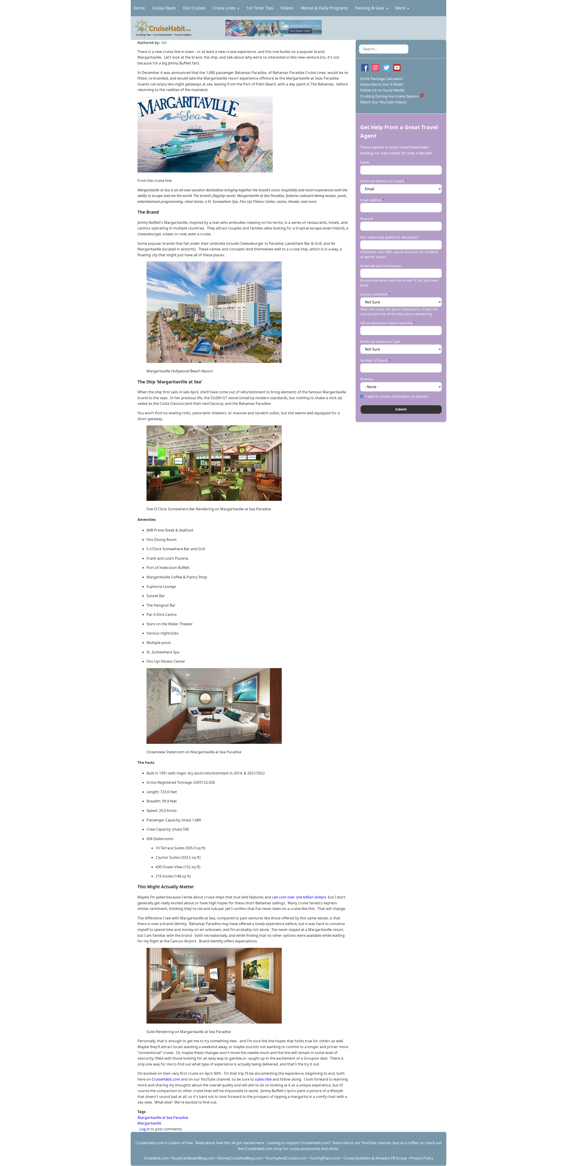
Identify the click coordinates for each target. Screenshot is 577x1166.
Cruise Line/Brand (374, 294)
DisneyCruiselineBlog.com (240, 1158)
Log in (144, 1129)
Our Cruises (194, 8)
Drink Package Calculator (381, 78)
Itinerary (366, 379)
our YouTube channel (373, 1142)
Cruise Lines (224, 8)
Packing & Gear (370, 8)
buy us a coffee (405, 1142)
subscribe (263, 1079)
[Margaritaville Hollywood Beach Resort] (243, 312)
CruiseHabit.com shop (263, 1148)
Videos (287, 8)
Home (139, 8)
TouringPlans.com (324, 1158)
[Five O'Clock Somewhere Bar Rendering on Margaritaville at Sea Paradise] (243, 463)
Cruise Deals (164, 8)
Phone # (366, 219)
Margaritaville (149, 1123)
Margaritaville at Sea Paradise (162, 1117)
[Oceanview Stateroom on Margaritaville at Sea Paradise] (243, 706)
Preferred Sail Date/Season (380, 266)
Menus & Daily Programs (324, 8)
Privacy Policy (421, 1158)
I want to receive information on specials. (397, 396)
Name (364, 162)
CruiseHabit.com (166, 1079)
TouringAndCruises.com (285, 1158)
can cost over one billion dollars (299, 897)
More (400, 8)
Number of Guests (374, 360)
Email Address (371, 200)
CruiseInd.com (156, 1158)
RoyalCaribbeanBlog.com (193, 1158)
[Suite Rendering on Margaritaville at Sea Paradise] (243, 986)
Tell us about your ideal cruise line (386, 323)
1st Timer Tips (259, 8)
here (260, 1142)
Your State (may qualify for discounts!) (389, 237)
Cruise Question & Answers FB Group (375, 1158)
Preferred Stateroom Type (380, 341)
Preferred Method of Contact (382, 181)
